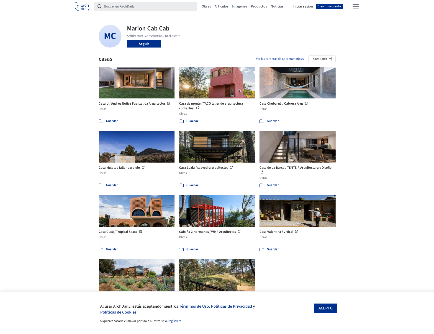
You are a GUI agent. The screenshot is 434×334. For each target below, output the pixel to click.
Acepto (325, 308)
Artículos (222, 6)
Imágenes (239, 6)
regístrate (174, 321)
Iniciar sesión (303, 6)
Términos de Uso (194, 306)
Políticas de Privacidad (231, 306)
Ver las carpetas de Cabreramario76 (280, 58)
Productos (259, 6)
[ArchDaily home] (82, 6)
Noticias (277, 6)
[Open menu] (355, 6)
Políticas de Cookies (118, 312)
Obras (206, 6)
